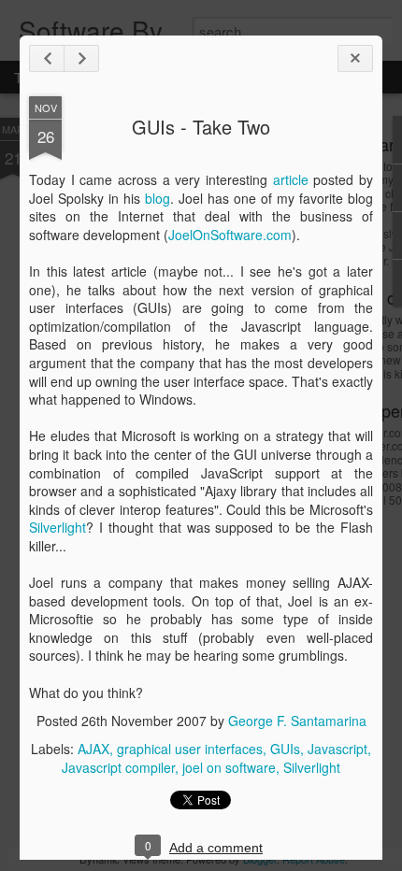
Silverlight (57, 527)
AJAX (93, 748)
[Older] (81, 58)
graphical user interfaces (190, 748)
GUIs (285, 748)
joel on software (229, 767)
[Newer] (47, 58)
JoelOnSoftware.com (230, 234)
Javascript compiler (118, 767)
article (291, 179)
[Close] (355, 58)
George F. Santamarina (297, 720)
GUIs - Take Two (201, 126)
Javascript (337, 748)
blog (157, 198)
